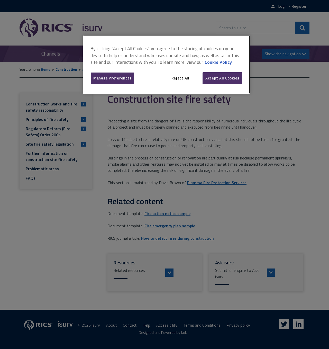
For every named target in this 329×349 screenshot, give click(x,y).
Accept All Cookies (222, 78)
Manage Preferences (112, 78)
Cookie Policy (218, 62)
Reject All (180, 78)
